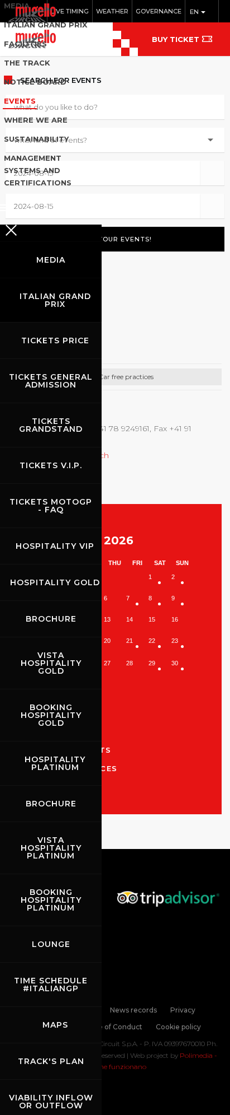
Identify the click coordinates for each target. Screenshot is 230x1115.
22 (151, 640)
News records (133, 1010)
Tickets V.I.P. (51, 465)
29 (151, 663)
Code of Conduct (113, 1027)
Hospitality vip (55, 546)
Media (50, 260)
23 (174, 640)
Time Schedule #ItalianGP (51, 984)
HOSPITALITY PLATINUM (55, 763)
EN (195, 12)
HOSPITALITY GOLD (55, 582)
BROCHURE (51, 619)
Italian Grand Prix (55, 300)
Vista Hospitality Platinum (51, 848)
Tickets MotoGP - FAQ (50, 506)
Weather (112, 11)
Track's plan (51, 1061)
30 (174, 663)
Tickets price (55, 340)
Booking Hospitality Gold (51, 715)
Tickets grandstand (51, 425)
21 (129, 640)
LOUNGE (51, 944)
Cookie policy (178, 1027)
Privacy (182, 1010)
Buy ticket (175, 39)
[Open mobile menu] (51, 204)
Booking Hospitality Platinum (51, 900)
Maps (55, 1025)
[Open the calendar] (211, 173)
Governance (158, 11)
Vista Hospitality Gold (51, 663)
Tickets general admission (51, 381)
